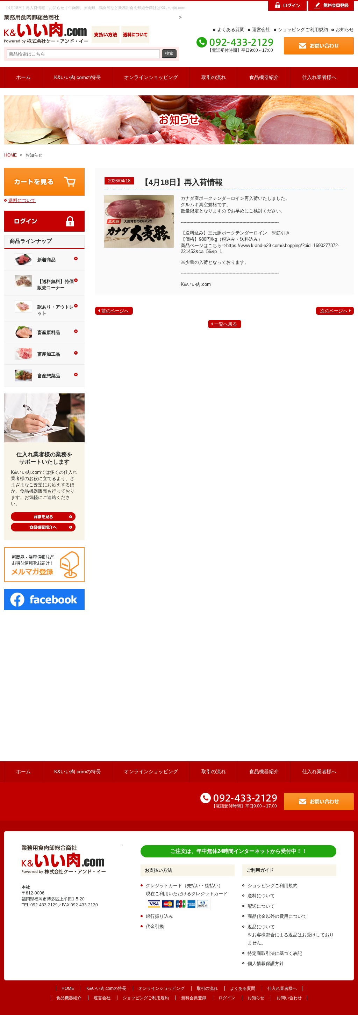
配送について (261, 906)
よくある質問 (230, 29)
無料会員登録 (193, 997)
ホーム (23, 77)
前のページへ (115, 310)
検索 (169, 53)
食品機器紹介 (264, 77)
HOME (10, 155)
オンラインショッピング (151, 77)
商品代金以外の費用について (277, 916)
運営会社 (261, 29)
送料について (22, 200)
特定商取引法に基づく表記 (275, 953)
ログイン (227, 997)
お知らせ (345, 29)
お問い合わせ (289, 997)
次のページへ (334, 310)
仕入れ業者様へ (319, 77)
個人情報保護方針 (266, 963)
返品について (261, 926)
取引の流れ (213, 77)
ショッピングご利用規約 (303, 29)
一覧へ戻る (225, 324)
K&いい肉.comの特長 (77, 77)
